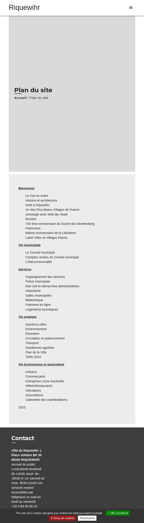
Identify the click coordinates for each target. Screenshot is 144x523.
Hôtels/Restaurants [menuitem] (38, 386)
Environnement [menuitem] (36, 329)
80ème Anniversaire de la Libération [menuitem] (50, 233)
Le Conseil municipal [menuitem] (40, 252)
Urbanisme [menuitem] (33, 291)
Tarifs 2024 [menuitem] (33, 357)
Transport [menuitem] (32, 343)
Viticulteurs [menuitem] (33, 390)
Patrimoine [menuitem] (33, 228)
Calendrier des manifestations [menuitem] (46, 400)
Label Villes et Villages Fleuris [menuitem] (46, 237)
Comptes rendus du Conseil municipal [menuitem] (52, 257)
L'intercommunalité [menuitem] (38, 262)
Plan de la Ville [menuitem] (35, 352)
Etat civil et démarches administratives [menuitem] (52, 286)
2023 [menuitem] (21, 407)
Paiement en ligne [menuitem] (38, 304)
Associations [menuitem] (34, 395)
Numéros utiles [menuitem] (36, 324)
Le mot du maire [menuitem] (36, 195)
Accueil (20, 98)
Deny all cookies (63, 518)
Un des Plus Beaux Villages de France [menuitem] (52, 209)
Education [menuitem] (32, 333)
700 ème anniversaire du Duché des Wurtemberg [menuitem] (59, 224)
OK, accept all (119, 513)
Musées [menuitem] (31, 219)
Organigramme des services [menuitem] (45, 277)
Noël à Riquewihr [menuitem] (37, 205)
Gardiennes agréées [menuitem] (39, 347)
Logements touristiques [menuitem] (41, 309)
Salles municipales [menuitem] (38, 295)
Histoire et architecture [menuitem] (41, 200)
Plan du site (39, 98)
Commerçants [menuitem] (35, 376)
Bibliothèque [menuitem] (34, 300)
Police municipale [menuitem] (37, 281)
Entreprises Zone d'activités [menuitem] (44, 381)
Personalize (87, 518)
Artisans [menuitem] (31, 372)
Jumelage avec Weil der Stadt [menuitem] (46, 214)
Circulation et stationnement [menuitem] (45, 338)
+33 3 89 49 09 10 (24, 506)
